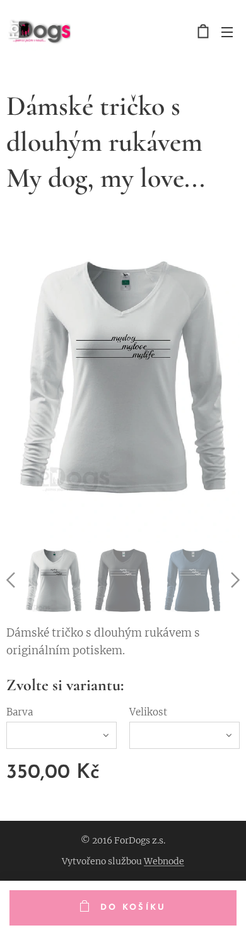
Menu (227, 31)
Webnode (164, 861)
